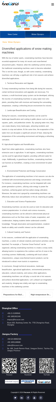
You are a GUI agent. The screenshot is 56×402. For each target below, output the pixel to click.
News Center (12, 34)
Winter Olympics (38, 34)
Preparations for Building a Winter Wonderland (14, 295)
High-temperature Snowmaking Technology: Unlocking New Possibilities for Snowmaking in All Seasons (42, 295)
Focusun (27, 392)
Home (4, 42)
